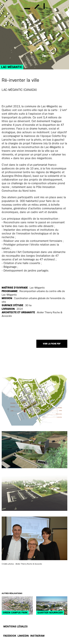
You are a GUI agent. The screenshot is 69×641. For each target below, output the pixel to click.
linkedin (23, 635)
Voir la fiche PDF (52, 344)
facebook (9, 635)
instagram (37, 635)
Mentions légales (15, 626)
